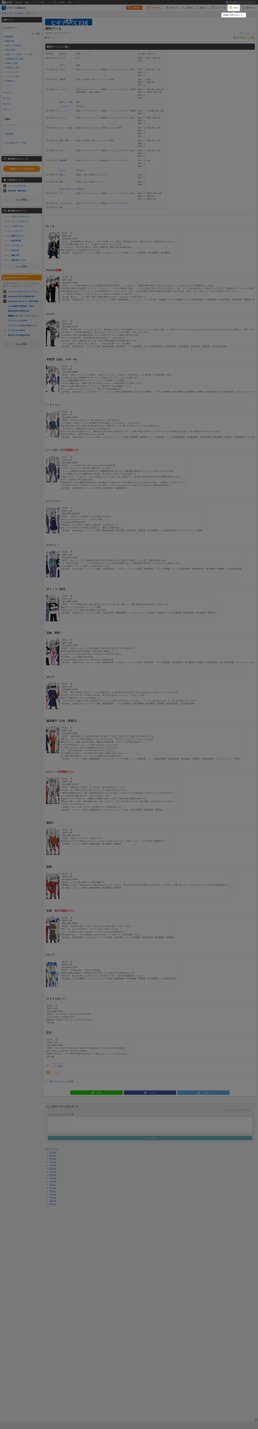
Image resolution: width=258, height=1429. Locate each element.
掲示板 (235, 8)
